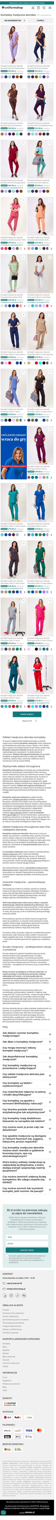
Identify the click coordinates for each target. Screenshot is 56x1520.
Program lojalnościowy (12, 1326)
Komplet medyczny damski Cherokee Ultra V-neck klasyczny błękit (12, 410)
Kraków (31, 1493)
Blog (4, 1387)
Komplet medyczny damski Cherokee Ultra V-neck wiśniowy (38, 467)
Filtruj (40, 20)
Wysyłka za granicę (10, 1333)
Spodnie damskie (20, 799)
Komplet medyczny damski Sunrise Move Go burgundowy (13, 181)
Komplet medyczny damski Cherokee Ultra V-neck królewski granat (38, 525)
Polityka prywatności (11, 1384)
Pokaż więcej (27, 714)
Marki (5, 1390)
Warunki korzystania (29, 1508)
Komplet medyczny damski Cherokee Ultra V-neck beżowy (40, 353)
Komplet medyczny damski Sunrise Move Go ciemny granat (38, 67)
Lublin (49, 1493)
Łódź (44, 1493)
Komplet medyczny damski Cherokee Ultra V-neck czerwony (38, 696)
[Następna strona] (36, 721)
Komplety (6, 1344)
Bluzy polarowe (9, 1357)
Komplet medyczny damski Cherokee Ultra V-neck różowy (40, 639)
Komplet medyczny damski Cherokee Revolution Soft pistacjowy (12, 296)
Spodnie (6, 1350)
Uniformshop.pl (42, 1502)
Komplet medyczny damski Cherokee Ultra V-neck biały (39, 296)
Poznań (13, 1496)
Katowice (6, 1496)
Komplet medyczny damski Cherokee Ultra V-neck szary (12, 582)
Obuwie (6, 1353)
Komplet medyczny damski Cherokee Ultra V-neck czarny (39, 410)
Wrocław (38, 1493)
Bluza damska (16, 813)
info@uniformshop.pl (15, 1289)
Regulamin (7, 1381)
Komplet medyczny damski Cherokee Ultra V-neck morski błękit (13, 525)
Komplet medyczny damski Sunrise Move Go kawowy (12, 124)
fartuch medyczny (10, 854)
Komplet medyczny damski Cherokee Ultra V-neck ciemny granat (13, 353)
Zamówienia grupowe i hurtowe (16, 1320)
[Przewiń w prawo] (24, 249)
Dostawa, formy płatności (13, 1313)
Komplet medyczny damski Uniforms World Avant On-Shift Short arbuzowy (13, 238)
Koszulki (6, 1360)
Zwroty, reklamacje (10, 1316)
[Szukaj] (44, 8)
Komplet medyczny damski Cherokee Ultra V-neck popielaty (12, 639)
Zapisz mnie (27, 1250)
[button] (27, 1034)
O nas (5, 1377)
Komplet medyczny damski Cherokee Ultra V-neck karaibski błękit (12, 696)
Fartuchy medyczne (11, 1363)
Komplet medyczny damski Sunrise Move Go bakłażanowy (40, 124)
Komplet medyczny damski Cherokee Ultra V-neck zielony (39, 582)
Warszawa (24, 1493)
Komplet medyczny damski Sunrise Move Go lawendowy (12, 67)
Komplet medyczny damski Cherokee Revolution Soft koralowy (38, 238)
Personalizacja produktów (13, 1323)
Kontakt (6, 1310)
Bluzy (5, 1347)
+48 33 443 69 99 (14, 1283)
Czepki (5, 1366)
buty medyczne (34, 861)
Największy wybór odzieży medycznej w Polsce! (27, 3)
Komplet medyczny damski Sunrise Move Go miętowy (38, 181)
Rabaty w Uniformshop (12, 1329)
